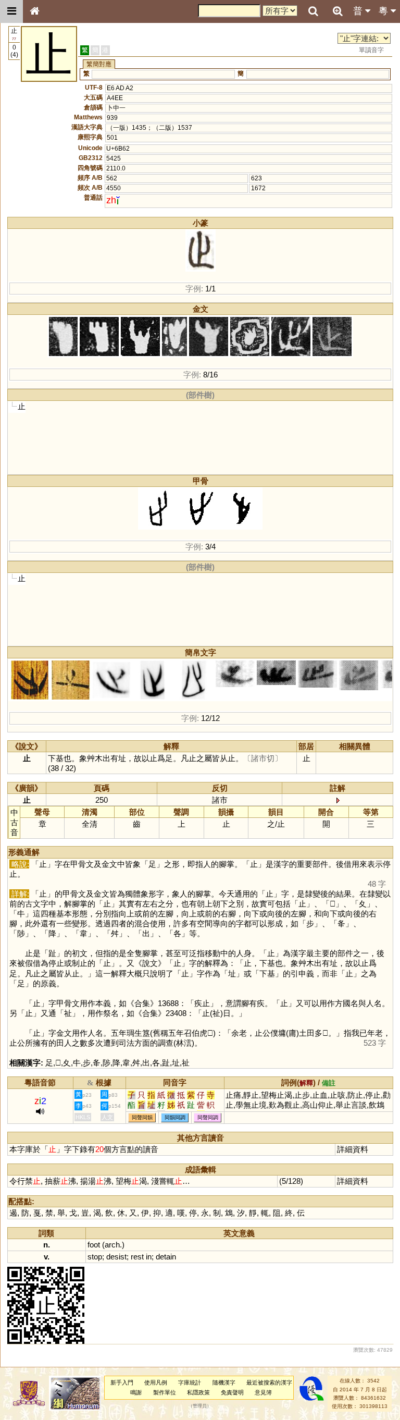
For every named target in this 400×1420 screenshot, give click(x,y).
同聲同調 (207, 1118)
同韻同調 (175, 1118)
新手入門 (121, 1382)
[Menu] (11, 11)
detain (166, 1256)
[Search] (313, 11)
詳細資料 (352, 1149)
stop (95, 1256)
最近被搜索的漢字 (269, 1382)
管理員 (200, 1406)
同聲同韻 (142, 1118)
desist (116, 1256)
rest (137, 1256)
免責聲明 (232, 1392)
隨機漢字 (224, 1382)
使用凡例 (155, 1382)
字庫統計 (189, 1382)
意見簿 (263, 1392)
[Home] (34, 11)
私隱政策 (198, 1392)
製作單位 (164, 1392)
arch (112, 1244)
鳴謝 (136, 1392)
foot (94, 1244)
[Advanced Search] (337, 11)
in (149, 1256)
